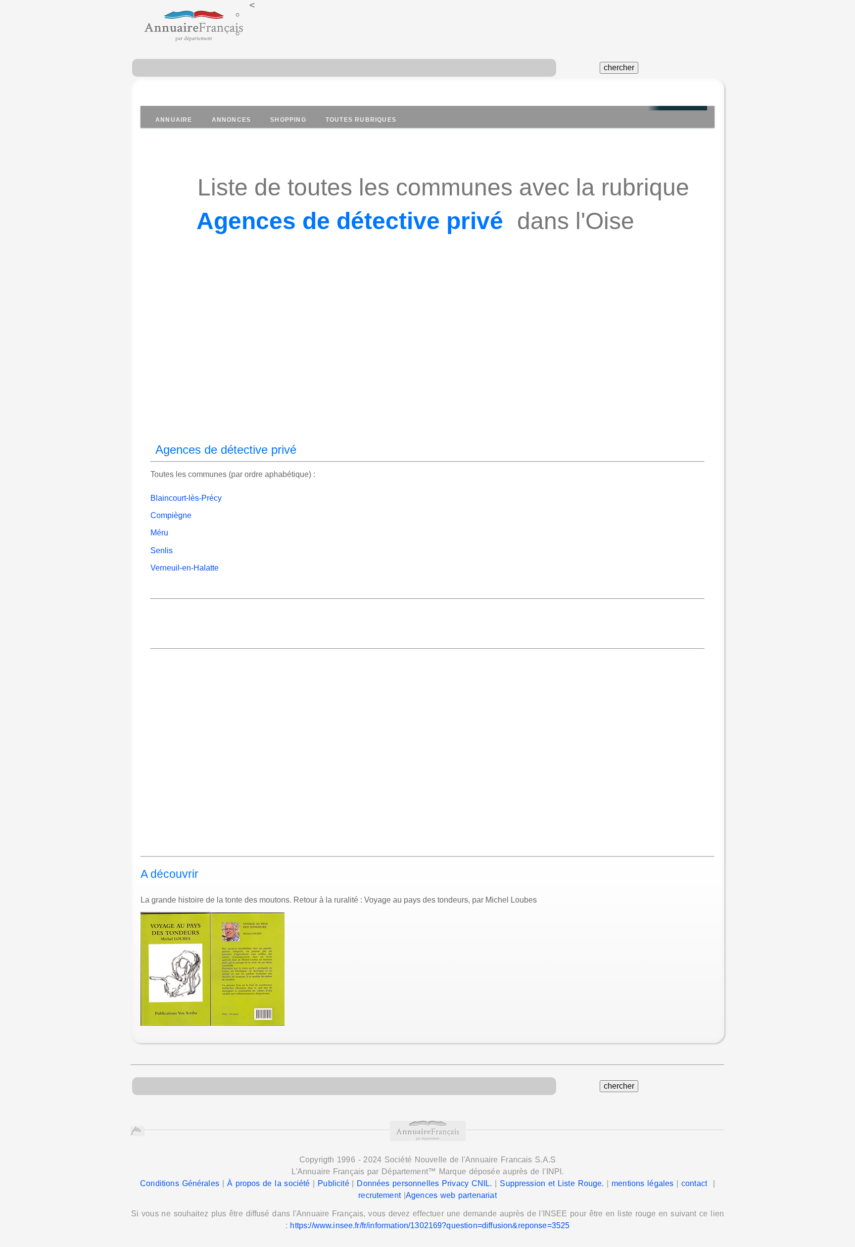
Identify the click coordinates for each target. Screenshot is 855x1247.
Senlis (161, 550)
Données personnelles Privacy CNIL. (424, 1183)
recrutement (379, 1195)
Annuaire (173, 119)
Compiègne (170, 515)
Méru (159, 532)
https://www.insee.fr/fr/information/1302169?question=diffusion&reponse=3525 (430, 1225)
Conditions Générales (179, 1183)
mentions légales (642, 1183)
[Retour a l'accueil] (184, 22)
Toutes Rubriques (361, 119)
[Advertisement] (427, 356)
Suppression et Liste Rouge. (552, 1183)
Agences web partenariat (451, 1195)
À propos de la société (268, 1183)
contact (694, 1183)
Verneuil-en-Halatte (184, 568)
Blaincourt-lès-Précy (186, 498)
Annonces (231, 119)
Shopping (288, 119)
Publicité (333, 1183)
